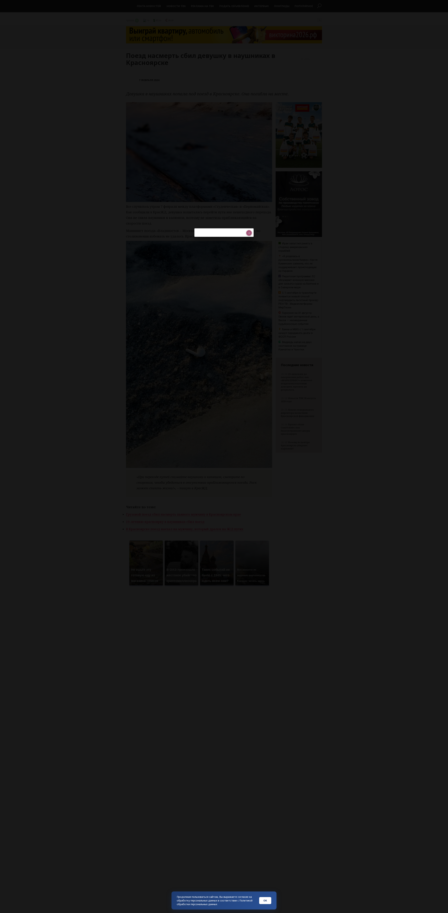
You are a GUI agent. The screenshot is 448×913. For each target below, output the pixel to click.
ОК (265, 900)
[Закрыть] (249, 233)
